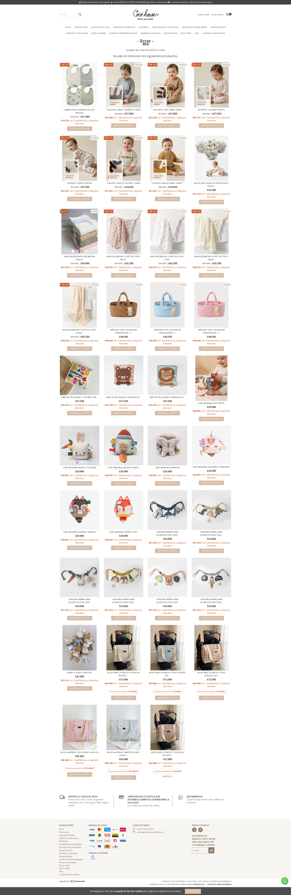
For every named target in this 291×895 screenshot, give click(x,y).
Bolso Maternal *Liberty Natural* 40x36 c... (123, 753)
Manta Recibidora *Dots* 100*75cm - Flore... (79, 331)
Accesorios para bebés (194, 27)
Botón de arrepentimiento (220, 884)
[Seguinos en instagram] (194, 830)
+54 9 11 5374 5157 (145, 829)
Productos (81, 27)
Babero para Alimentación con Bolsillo (79, 111)
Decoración (170, 33)
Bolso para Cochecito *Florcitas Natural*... (123, 674)
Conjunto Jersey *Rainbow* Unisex (123, 110)
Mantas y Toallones (77, 33)
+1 (86, 251)
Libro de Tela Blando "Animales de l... (167, 397)
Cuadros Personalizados (123, 33)
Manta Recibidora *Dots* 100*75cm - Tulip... (167, 258)
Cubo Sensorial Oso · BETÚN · (211, 403)
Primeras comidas (150, 33)
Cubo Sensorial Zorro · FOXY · (123, 532)
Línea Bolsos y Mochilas (165, 27)
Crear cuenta (203, 15)
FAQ (197, 33)
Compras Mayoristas (213, 33)
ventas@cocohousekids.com (150, 832)
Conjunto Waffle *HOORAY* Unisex (123, 183)
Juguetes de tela (100, 27)
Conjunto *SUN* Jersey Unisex (167, 110)
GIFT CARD (186, 33)
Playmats (144, 27)
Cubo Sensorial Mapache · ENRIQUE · (79, 532)
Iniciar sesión (217, 15)
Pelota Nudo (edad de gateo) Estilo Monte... (211, 184)
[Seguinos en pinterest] (200, 830)
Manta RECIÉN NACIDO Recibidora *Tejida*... (79, 258)
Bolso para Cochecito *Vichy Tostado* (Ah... (211, 674)
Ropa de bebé (98, 33)
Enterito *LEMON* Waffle (79, 183)
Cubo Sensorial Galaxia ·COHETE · (123, 467)
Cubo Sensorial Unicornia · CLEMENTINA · (211, 467)
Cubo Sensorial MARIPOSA (167, 467)
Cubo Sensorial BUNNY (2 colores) (79, 467)
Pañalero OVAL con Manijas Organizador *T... (123, 331)
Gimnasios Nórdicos (124, 27)
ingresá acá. (199, 884)
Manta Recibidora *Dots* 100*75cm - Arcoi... (123, 258)
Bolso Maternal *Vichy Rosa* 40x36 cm (80, 752)
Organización (218, 27)
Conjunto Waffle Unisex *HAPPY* (167, 183)
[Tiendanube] (72, 882)
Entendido (192, 891)
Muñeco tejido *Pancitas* (79, 672)
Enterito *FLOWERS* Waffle (211, 110)
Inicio (68, 27)
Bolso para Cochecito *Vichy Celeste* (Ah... (167, 674)
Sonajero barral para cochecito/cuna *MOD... (167, 533)
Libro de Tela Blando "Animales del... (123, 397)
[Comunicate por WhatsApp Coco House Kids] (284, 880)
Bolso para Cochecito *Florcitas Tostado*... (167, 753)
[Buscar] (80, 14)
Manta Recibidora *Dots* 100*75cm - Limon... (211, 258)
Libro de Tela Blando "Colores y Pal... (79, 397)
